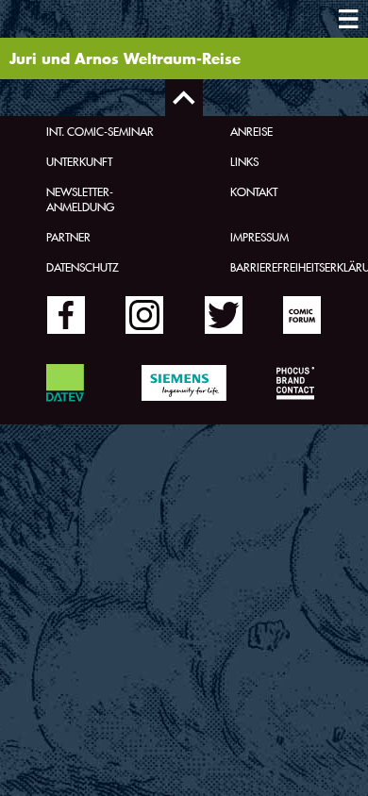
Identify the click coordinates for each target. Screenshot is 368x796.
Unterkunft (79, 161)
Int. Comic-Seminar (100, 131)
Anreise (251, 131)
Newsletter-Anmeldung (80, 199)
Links (244, 161)
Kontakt (253, 191)
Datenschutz (82, 266)
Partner (68, 236)
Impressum (259, 236)
